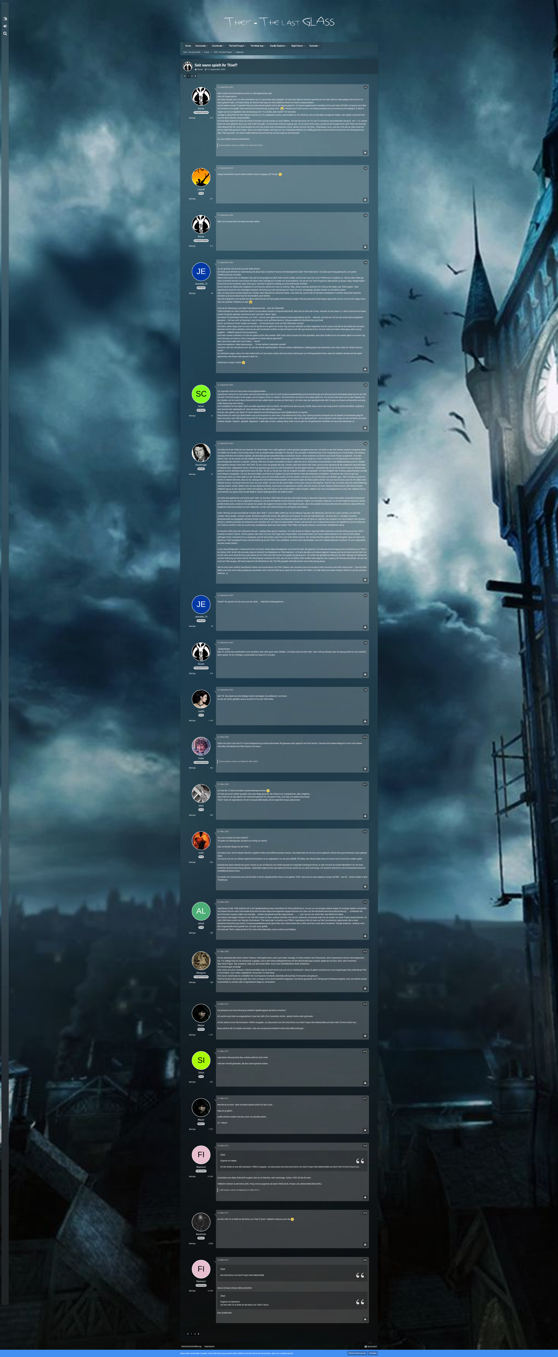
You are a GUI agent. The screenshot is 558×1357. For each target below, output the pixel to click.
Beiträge (192, 118)
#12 (365, 832)
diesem (265, 174)
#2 (365, 168)
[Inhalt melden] (365, 152)
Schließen (373, 1353)
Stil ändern (372, 1346)
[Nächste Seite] (195, 76)
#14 (365, 952)
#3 (365, 215)
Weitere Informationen (357, 1353)
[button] (5, 19)
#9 (365, 690)
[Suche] (5, 33)
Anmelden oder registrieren (5, 26)
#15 (365, 1004)
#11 (365, 784)
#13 (365, 902)
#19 (365, 1213)
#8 (365, 643)
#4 (365, 262)
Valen (242, 761)
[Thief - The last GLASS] (279, 22)
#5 (365, 385)
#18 (365, 1146)
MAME (293, 859)
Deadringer (225, 649)
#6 (365, 444)
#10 (365, 737)
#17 (365, 1098)
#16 (365, 1051)
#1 (365, 87)
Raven (200, 69)
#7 (365, 595)
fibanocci (242, 1190)
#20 (365, 1260)
